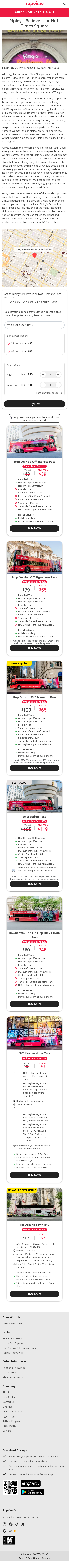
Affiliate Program (12, 1421)
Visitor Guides (10, 1372)
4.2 (9, 1531)
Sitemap (45, 1558)
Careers (7, 1430)
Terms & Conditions (29, 1558)
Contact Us (8, 1401)
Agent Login (9, 1416)
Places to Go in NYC (13, 1377)
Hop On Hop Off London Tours (19, 1348)
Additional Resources (14, 1367)
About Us (8, 1392)
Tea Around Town (12, 1338)
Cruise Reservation (12, 1411)
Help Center (9, 1397)
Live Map (7, 1406)
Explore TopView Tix (13, 1352)
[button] (34, 255)
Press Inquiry (9, 1425)
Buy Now (34, 404)
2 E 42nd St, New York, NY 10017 (20, 1517)
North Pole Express (13, 1343)
